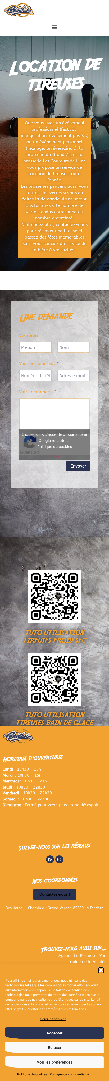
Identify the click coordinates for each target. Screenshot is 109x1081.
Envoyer (78, 466)
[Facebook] (50, 859)
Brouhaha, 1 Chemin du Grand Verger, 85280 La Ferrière (55, 908)
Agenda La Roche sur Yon (82, 955)
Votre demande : (37, 391)
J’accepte (54, 455)
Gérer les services (53, 1019)
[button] (101, 970)
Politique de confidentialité (69, 1074)
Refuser (54, 1047)
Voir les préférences (54, 1062)
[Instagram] (59, 859)
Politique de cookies (32, 1074)
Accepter (54, 1033)
